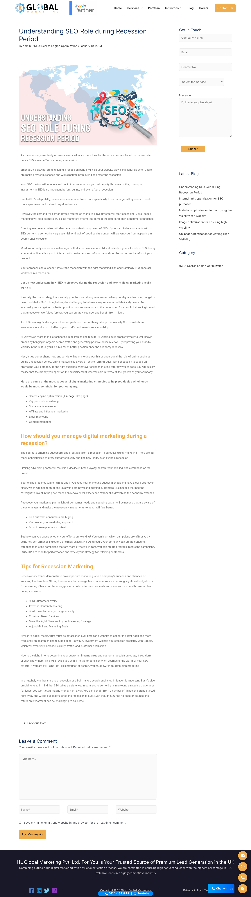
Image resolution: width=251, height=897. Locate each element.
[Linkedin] (39, 890)
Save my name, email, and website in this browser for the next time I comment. (75, 822)
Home (118, 8)
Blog (191, 8)
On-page (69, 396)
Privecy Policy (192, 890)
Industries (172, 8)
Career (203, 8)
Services (133, 8)
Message (185, 95)
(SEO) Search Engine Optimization (55, 46)
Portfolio (154, 8)
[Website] (136, 810)
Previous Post (35, 723)
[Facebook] (31, 890)
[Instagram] (54, 890)
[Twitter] (47, 890)
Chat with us (224, 888)
